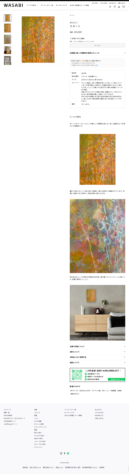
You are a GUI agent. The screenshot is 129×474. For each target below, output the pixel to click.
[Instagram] (61, 453)
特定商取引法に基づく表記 (72, 467)
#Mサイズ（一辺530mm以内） (80, 390)
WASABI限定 (8, 415)
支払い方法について (35, 467)
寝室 (35, 415)
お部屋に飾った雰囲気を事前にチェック (84, 53)
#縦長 (119, 390)
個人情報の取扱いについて (89, 467)
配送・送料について (48, 467)
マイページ (7, 410)
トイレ (36, 418)
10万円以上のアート (10, 424)
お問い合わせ (121, 3)
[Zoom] (38, 39)
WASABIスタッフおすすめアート (14, 418)
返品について (75, 362)
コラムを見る (103, 3)
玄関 (35, 410)
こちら (96, 65)
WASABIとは (112, 3)
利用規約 (101, 467)
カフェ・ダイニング (40, 427)
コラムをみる (99, 413)
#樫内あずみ (74, 394)
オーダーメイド (69, 413)
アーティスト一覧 (70, 410)
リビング (37, 413)
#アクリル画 (96, 390)
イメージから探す (40, 441)
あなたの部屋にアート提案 (73, 415)
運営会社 (25, 467)
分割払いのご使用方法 (78, 357)
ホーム (72, 15)
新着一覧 (7, 413)
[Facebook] (65, 453)
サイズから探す (39, 436)
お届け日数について (77, 346)
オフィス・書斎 (39, 424)
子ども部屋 (37, 421)
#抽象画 (113, 390)
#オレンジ (105, 390)
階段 (35, 430)
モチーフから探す (40, 444)
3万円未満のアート (10, 421)
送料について (75, 352)
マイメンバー (38, 447)
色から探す (37, 433)
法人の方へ (95, 3)
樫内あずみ (74, 22)
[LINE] (68, 453)
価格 (71, 32)
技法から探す (38, 438)
